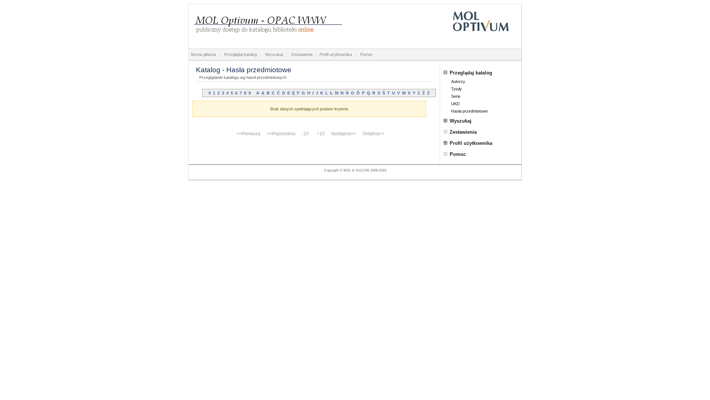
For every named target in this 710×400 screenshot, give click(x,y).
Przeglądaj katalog (240, 54)
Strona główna (203, 54)
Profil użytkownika (336, 54)
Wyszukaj (274, 54)
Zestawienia (301, 54)
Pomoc (366, 54)
